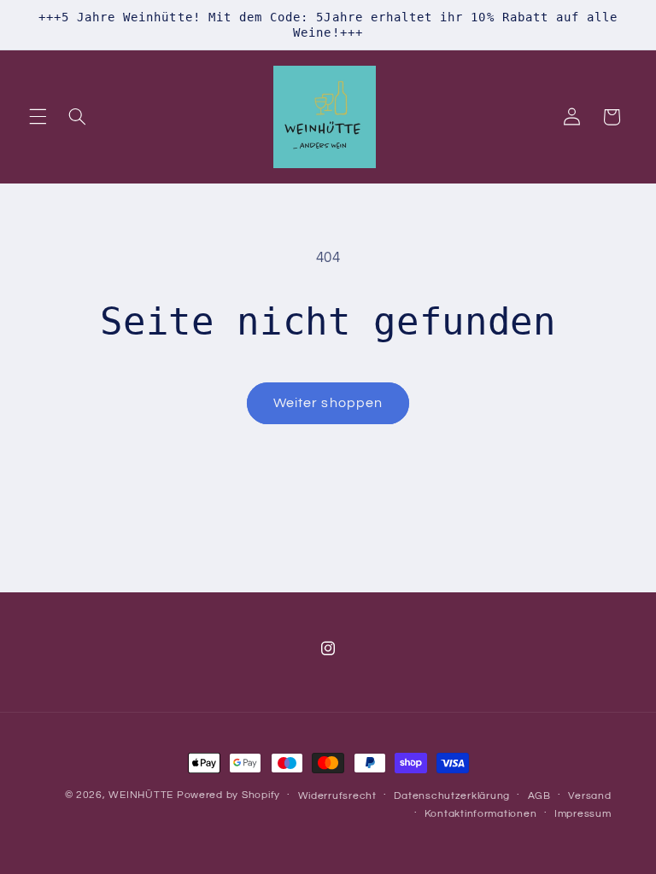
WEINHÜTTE (140, 795)
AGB (539, 796)
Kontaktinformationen (481, 814)
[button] (37, 117)
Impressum (583, 814)
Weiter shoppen (328, 403)
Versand (589, 796)
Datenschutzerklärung (452, 796)
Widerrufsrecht (337, 796)
